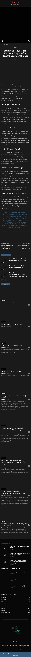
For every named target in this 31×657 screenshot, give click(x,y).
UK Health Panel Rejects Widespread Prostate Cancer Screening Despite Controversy (8, 248)
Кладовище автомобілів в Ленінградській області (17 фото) (13, 492)
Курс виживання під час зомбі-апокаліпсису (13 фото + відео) (12, 429)
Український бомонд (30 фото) (12, 371)
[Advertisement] (15, 22)
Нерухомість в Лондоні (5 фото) (12, 345)
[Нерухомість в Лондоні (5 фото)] (15, 337)
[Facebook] (8, 62)
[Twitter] (12, 62)
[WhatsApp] (18, 62)
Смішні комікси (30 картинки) (12, 303)
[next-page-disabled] (5, 280)
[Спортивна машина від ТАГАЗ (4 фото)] (15, 515)
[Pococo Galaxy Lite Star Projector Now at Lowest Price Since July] (5, 267)
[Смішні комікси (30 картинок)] (15, 315)
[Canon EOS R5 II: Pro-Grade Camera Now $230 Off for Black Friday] (5, 260)
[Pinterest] (15, 62)
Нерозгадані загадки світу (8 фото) (18, 586)
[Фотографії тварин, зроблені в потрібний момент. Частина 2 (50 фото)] (15, 452)
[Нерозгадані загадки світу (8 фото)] (3, 586)
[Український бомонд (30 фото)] (15, 363)
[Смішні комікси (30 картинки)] (15, 294)
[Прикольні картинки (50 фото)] (5, 573)
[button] (2, 41)
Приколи (3, 300)
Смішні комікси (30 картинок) (11, 324)
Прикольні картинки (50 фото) (17, 572)
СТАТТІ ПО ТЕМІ (6, 255)
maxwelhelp (3, 304)
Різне (7, 44)
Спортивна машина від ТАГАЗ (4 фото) (15, 524)
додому (3, 44)
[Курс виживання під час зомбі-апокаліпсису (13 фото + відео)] (15, 419)
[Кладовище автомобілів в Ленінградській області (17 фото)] (15, 483)
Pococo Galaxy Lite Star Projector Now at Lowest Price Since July (23, 247)
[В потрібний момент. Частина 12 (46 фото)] (15, 387)
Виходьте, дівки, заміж (15, 579)
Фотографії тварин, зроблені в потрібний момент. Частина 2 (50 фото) (13, 462)
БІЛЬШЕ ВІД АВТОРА (17, 255)
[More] (22, 62)
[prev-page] (2, 280)
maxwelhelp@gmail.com (20, 649)
